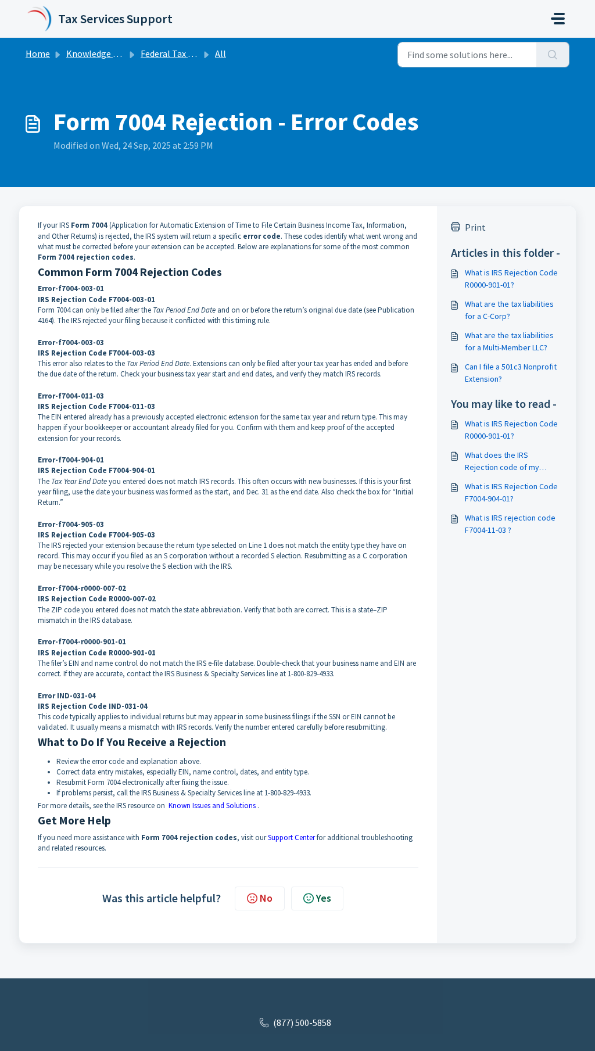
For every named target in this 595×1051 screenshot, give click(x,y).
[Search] (552, 54)
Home (38, 53)
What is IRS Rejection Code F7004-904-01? (511, 492)
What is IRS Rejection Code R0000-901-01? (511, 278)
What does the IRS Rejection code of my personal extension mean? (510, 462)
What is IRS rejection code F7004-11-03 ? (510, 523)
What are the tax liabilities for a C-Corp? (509, 310)
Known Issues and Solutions (212, 805)
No (266, 898)
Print (475, 227)
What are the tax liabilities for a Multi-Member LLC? (509, 341)
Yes (323, 898)
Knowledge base (98, 53)
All (220, 53)
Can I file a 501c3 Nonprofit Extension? (511, 372)
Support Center (291, 837)
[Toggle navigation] (557, 18)
